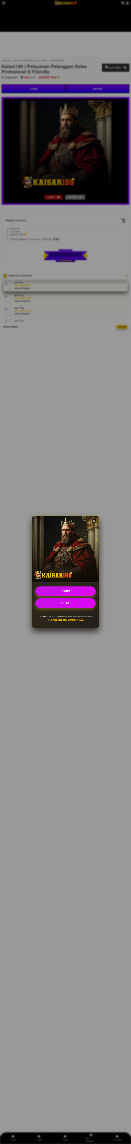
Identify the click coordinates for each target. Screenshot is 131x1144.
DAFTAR (65, 603)
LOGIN (65, 591)
